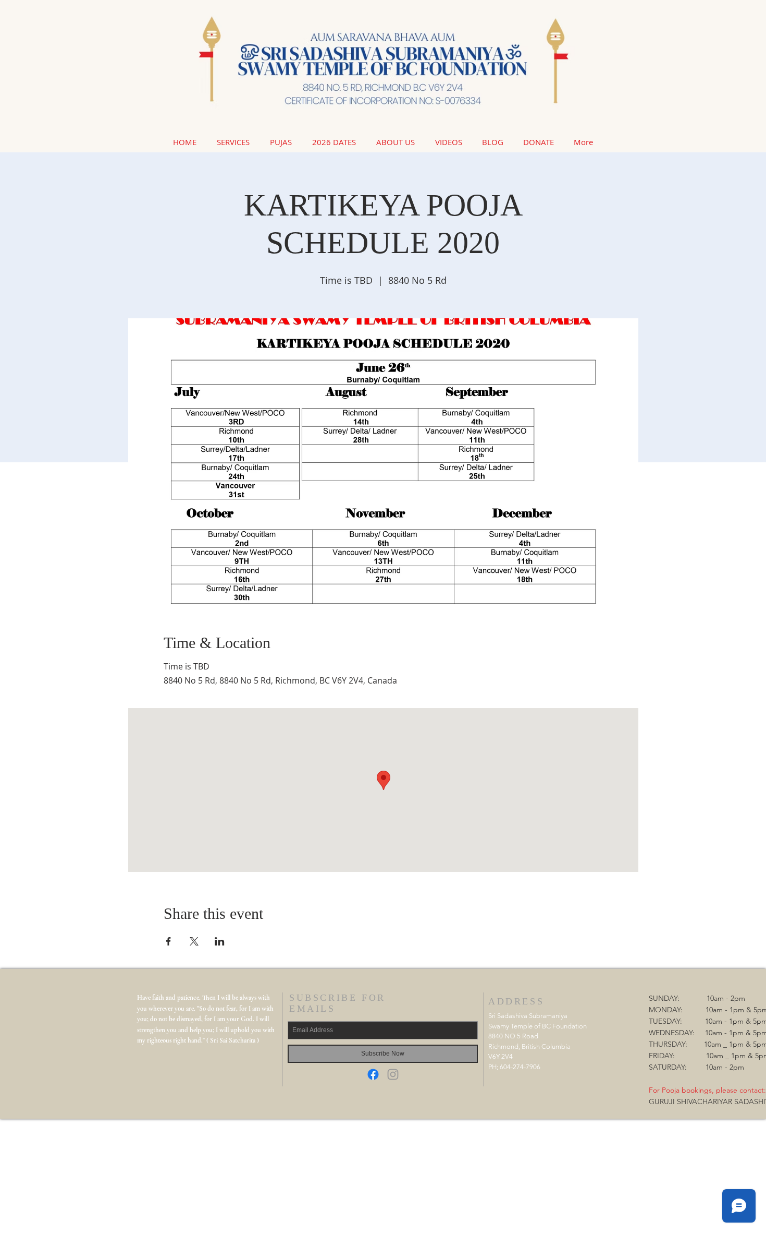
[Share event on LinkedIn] (220, 941)
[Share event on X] (194, 941)
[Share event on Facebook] (169, 941)
